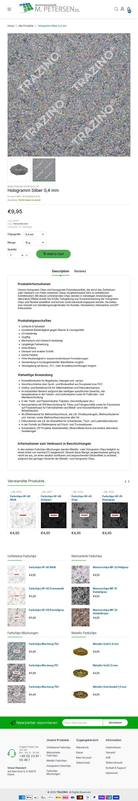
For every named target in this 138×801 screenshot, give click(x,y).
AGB (108, 757)
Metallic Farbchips (57, 760)
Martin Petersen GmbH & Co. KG (23, 186)
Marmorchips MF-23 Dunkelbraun (105, 611)
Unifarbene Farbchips (22, 556)
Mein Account (83, 757)
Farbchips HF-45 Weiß (20, 498)
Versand (110, 752)
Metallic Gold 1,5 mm (105, 665)
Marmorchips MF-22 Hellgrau (110, 567)
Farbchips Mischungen (23, 633)
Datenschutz (83, 762)
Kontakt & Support (116, 767)
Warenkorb (82, 747)
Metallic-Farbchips (84, 633)
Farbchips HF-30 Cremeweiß (46, 588)
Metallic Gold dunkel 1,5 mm (109, 686)
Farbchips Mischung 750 (44, 686)
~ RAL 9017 (46, 492)
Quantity (12, 249)
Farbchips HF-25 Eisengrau (112, 498)
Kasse (79, 752)
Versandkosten (20, 223)
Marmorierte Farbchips (87, 556)
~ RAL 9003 (16, 492)
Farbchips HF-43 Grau (82, 498)
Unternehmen (113, 747)
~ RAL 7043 (108, 492)
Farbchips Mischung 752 (44, 643)
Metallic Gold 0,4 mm (106, 643)
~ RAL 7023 (77, 492)
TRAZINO (62, 792)
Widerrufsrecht (114, 762)
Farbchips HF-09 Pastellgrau (46, 609)
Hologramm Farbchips (59, 765)
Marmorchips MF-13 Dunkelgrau (105, 590)
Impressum (112, 772)
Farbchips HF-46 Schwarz (51, 498)
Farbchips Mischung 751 (43, 665)
